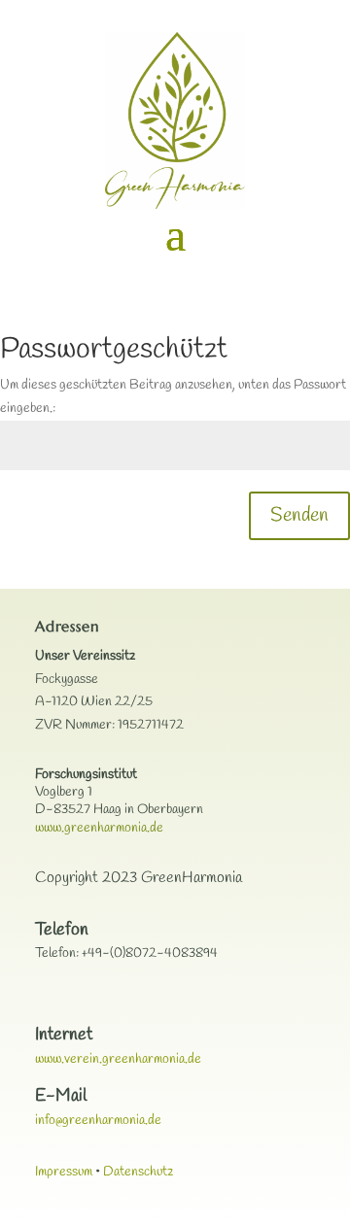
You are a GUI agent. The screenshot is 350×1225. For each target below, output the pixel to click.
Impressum (63, 1172)
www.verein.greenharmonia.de (118, 1059)
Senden (299, 515)
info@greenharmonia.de (98, 1120)
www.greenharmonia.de (99, 828)
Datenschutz (138, 1172)
